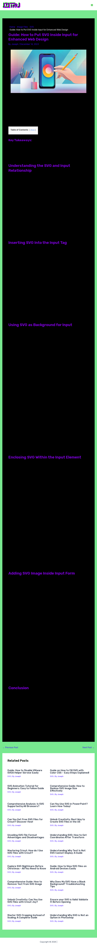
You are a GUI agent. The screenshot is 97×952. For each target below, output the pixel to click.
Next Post (88, 748)
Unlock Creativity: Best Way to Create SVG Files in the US (67, 820)
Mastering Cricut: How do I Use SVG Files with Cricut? (25, 851)
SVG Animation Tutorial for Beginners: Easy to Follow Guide (25, 787)
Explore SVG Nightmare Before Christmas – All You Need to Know (26, 867)
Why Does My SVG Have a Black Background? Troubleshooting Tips (67, 884)
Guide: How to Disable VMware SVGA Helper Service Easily (24, 771)
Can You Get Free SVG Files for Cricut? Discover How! (25, 820)
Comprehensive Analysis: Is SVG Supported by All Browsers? (25, 805)
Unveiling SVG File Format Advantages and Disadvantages (25, 836)
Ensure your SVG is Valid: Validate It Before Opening (69, 900)
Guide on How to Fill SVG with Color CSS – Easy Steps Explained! (69, 771)
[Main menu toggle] (92, 5)
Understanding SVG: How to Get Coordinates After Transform (68, 836)
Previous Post (10, 748)
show (33, 130)
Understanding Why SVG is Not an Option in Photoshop (69, 916)
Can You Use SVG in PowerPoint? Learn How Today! (69, 805)
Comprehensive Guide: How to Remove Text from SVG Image (24, 882)
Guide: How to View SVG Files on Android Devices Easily (68, 867)
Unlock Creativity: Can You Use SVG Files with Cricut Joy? (24, 900)
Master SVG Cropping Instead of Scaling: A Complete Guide (26, 916)
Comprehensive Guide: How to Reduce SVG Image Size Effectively (67, 788)
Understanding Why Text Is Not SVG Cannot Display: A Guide (68, 851)
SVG (9, 776)
